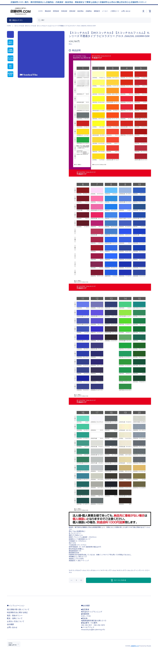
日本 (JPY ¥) (12, 645)
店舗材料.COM (135, 646)
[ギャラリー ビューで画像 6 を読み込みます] (10, 74)
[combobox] (94, 20)
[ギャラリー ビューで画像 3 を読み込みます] (10, 50)
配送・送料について (14, 618)
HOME (9, 26)
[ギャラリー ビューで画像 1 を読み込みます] (10, 34)
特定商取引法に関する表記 (17, 612)
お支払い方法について (15, 621)
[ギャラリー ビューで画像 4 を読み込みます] (10, 58)
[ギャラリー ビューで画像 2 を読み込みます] (10, 42)
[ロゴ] (20, 11)
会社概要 (10, 624)
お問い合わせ (12, 627)
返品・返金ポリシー (14, 615)
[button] (150, 11)
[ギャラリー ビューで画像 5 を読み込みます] (10, 66)
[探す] (38, 20)
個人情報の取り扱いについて (18, 609)
